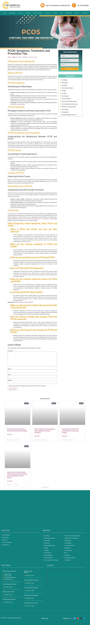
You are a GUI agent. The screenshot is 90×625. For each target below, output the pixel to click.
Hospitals (27, 13)
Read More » (10, 434)
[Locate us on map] (3, 579)
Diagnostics (69, 13)
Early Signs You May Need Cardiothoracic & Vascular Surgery (70, 430)
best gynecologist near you (35, 218)
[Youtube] (78, 618)
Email (9, 374)
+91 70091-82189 (83, 5)
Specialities (12, 13)
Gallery (55, 13)
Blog (61, 13)
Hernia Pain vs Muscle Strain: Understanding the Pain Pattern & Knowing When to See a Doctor (17, 474)
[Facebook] (72, 618)
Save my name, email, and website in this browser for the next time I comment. (27, 385)
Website (10, 380)
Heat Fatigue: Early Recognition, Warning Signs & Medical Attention (44, 430)
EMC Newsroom (37, 13)
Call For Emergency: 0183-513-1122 (58, 5)
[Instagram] (81, 618)
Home (4, 13)
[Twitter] (75, 618)
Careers (77, 13)
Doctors (20, 13)
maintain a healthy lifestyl (18, 104)
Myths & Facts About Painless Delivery (24, 302)
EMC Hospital (8, 617)
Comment (10, 350)
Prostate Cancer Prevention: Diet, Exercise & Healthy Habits (17, 430)
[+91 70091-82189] (74, 5)
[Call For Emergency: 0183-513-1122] (42, 5)
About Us (47, 13)
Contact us (85, 13)
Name (9, 368)
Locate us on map (8, 579)
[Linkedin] (84, 618)
